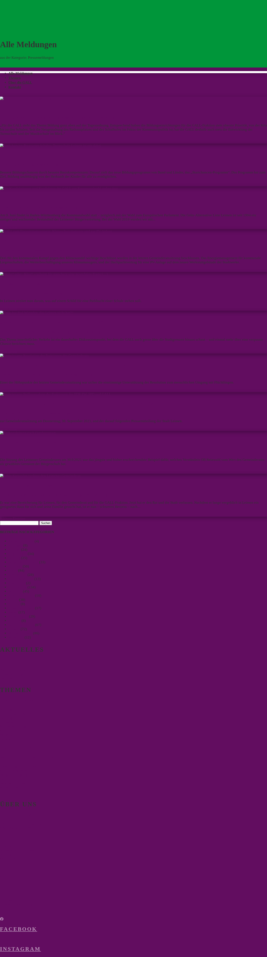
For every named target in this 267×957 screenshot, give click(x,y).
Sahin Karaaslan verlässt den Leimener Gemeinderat (57, 485)
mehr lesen (8, 141)
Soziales (14, 621)
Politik (31, 452)
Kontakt (14, 87)
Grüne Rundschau (22, 748)
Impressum (8, 900)
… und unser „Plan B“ (16, 714)
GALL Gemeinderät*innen (19, 828)
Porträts (14, 604)
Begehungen (17, 554)
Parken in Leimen (21, 596)
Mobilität (38, 332)
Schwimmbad (18, 616)
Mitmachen (8, 859)
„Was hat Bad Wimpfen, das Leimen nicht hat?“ (51, 322)
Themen (14, 78)
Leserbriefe (16, 583)
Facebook (18, 929)
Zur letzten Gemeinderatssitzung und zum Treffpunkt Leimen (66, 108)
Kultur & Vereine (21, 579)
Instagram (20, 949)
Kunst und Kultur (13, 787)
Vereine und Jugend (14, 783)
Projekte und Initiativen (17, 850)
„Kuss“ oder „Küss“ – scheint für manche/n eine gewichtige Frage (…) (75, 283)
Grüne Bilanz (17, 867)
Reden (13, 612)
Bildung (53, 118)
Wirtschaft (16, 637)
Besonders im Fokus (25, 700)
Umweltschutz (10, 722)
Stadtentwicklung (101, 118)
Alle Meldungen (20, 73)
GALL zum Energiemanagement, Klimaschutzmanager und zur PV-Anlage (80, 240)
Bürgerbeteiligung (13, 775)
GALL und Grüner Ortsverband (23, 824)
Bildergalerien (10, 854)
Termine (6, 678)
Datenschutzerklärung (16, 904)
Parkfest (6, 846)
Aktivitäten (15, 837)
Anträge (14, 550)
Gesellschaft (39, 375)
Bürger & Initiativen (23, 562)
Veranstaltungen (99, 495)
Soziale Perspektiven (15, 771)
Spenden (10, 877)
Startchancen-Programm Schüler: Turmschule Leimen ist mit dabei (72, 155)
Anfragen (15, 545)
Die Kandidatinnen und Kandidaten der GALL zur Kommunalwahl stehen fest (84, 198)
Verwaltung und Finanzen (19, 766)
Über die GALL (20, 82)
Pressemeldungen (74, 118)
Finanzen (15, 566)
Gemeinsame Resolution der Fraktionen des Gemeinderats (62, 365)
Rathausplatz (9, 710)
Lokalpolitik (44, 207)
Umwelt (92, 250)
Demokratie (8, 739)
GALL (28, 207)
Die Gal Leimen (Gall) (27, 815)
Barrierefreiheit (11, 779)
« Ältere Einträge (12, 519)
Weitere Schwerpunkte (30, 757)
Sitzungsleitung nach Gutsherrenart (38, 442)
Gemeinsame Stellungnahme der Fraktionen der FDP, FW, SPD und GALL (80, 404)
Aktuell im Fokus (33, 118)
